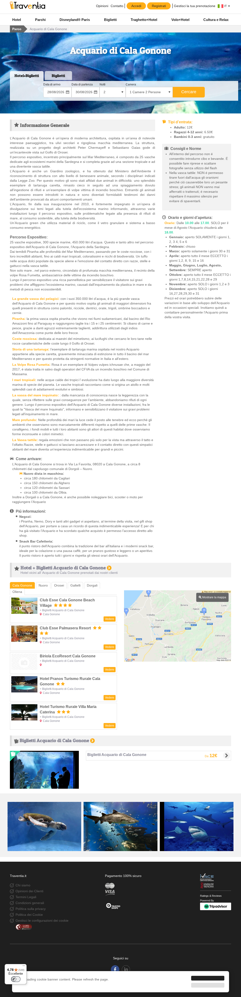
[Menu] (24, 967)
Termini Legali (26, 897)
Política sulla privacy (31, 909)
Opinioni (101, 6)
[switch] (15, 979)
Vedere (109, 619)
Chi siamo (23, 885)
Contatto (117, 6)
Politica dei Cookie (29, 915)
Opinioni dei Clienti (29, 891)
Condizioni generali (30, 903)
